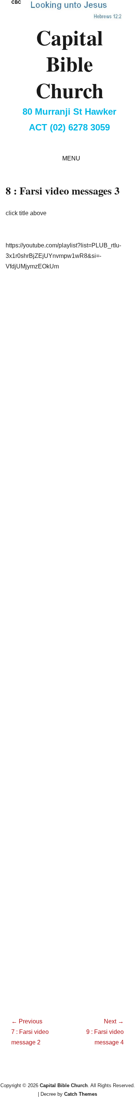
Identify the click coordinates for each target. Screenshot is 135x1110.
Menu (71, 158)
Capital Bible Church (70, 63)
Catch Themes (80, 1094)
